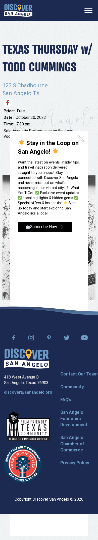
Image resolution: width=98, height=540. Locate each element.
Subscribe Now (43, 226)
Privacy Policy (74, 462)
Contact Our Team (78, 373)
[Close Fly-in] (80, 139)
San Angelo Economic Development (73, 418)
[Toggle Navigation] (88, 10)
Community (72, 386)
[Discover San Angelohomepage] (18, 10)
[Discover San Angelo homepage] (26, 367)
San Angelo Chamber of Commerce (72, 443)
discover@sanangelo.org (28, 392)
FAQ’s (65, 399)
